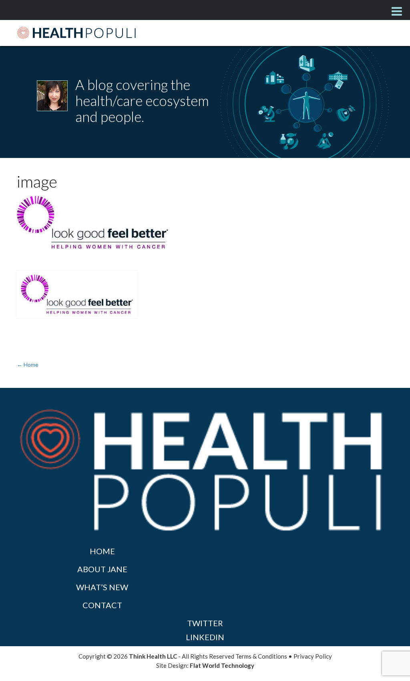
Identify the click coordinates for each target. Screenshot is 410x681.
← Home (27, 364)
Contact (102, 605)
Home (102, 551)
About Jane (102, 569)
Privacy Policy (312, 656)
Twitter (205, 623)
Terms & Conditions (261, 656)
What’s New (102, 587)
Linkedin (205, 637)
